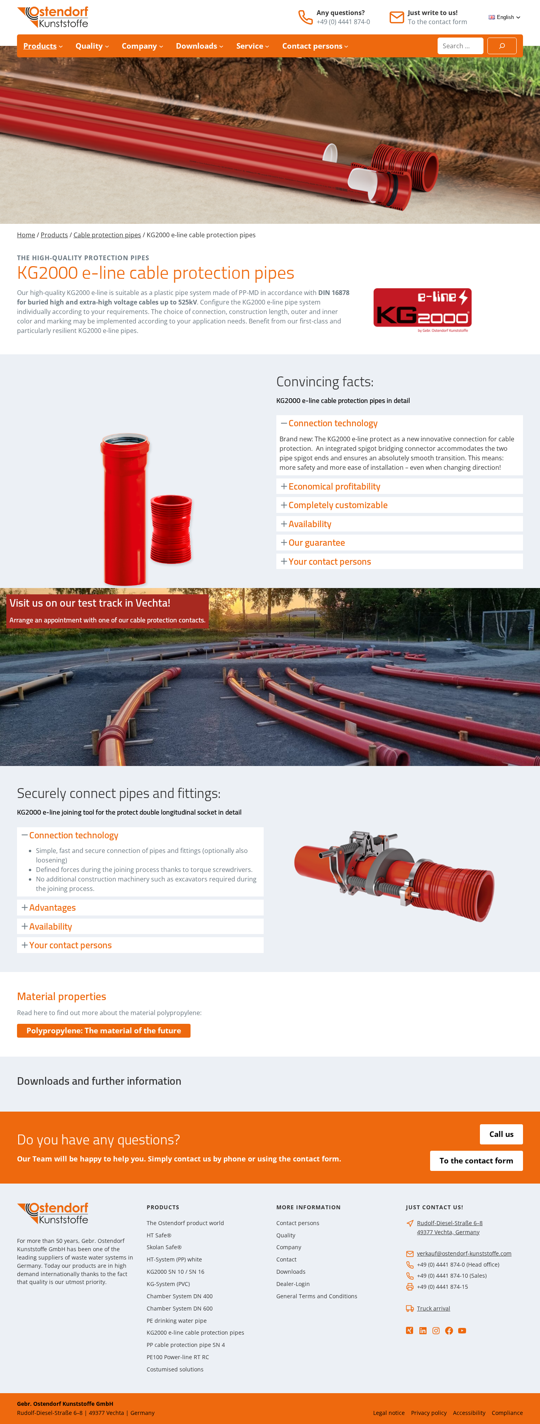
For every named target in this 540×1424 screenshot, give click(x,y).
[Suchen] (502, 46)
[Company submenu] (161, 45)
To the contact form (477, 1160)
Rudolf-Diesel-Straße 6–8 (450, 1223)
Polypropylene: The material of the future (103, 1030)
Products (54, 235)
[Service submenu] (267, 45)
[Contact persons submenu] (346, 45)
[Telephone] (305, 17)
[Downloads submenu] (221, 45)
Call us (501, 1134)
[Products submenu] (61, 45)
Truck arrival (433, 1308)
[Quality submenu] (107, 45)
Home (26, 235)
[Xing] (409, 1330)
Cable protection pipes (107, 235)
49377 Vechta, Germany (448, 1232)
